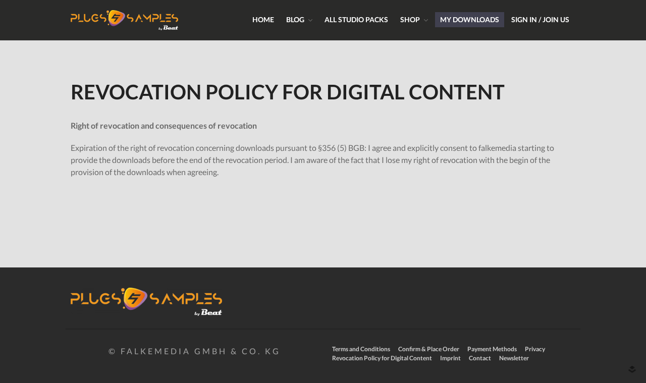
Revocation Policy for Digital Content (382, 358)
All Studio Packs (356, 19)
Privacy (535, 349)
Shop (410, 19)
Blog (295, 19)
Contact (480, 358)
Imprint (450, 358)
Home (263, 19)
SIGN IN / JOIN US (540, 19)
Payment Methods (492, 349)
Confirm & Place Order (428, 349)
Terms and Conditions (361, 349)
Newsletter (514, 358)
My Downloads (469, 19)
